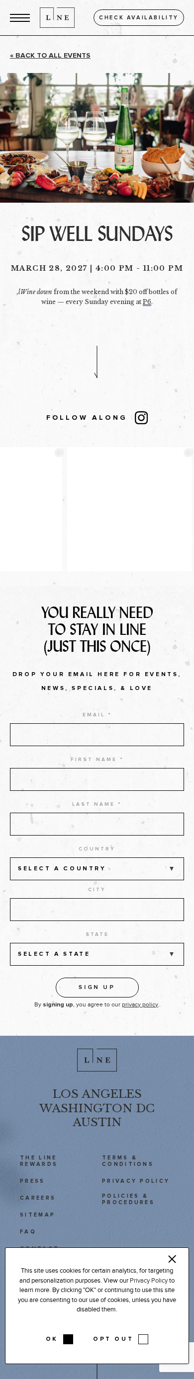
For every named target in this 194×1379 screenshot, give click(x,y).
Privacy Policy (136, 1181)
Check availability (139, 17)
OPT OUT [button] (113, 1339)
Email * (97, 714)
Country (97, 848)
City (97, 889)
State (97, 934)
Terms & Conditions (128, 1161)
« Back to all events (50, 55)
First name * (97, 759)
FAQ (28, 1231)
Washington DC (97, 1108)
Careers (38, 1198)
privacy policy (140, 1004)
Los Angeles (97, 1094)
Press (32, 1181)
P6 (147, 302)
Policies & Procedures (128, 1199)
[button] (20, 17)
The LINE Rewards (39, 1161)
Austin (97, 1122)
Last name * (97, 804)
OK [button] (52, 1339)
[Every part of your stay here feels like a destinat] (63, 509)
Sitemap (37, 1215)
